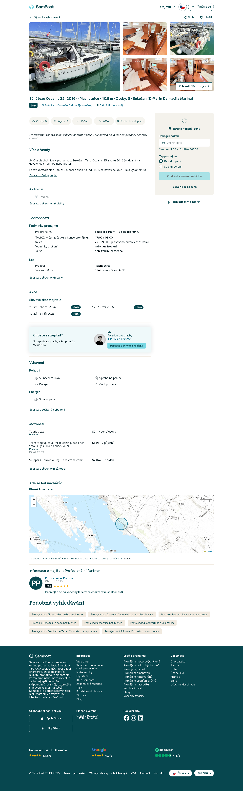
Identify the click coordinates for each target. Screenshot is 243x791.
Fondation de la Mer (89, 691)
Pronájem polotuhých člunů (141, 665)
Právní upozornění (74, 773)
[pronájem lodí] (41, 7)
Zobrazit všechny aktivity (46, 203)
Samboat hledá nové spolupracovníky (89, 667)
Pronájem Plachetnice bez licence (103, 622)
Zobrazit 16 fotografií (194, 86)
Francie (175, 676)
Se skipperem (173, 166)
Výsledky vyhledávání (47, 17)
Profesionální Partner (59, 578)
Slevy (126, 692)
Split (174, 680)
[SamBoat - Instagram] (133, 718)
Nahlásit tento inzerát (186, 201)
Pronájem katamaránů (137, 676)
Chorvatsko (178, 661)
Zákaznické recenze (89, 683)
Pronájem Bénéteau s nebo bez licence (54, 622)
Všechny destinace (183, 684)
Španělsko (177, 672)
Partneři (145, 773)
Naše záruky (84, 672)
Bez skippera (172, 161)
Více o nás (83, 661)
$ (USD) (203, 773)
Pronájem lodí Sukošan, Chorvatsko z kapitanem (132, 631)
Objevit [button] (165, 6)
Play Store (53, 728)
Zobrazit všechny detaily (46, 277)
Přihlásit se (203, 6)
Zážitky (81, 695)
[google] (99, 750)
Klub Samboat (85, 679)
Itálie (174, 669)
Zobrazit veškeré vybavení (47, 409)
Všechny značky (133, 695)
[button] (33, 499)
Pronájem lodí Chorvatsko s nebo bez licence (57, 614)
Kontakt (159, 773)
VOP (133, 773)
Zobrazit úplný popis (43, 175)
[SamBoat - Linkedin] (140, 718)
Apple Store (53, 718)
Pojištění (82, 676)
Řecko (175, 665)
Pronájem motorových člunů (141, 661)
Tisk (79, 687)
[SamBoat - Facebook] (126, 718)
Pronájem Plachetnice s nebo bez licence (184, 614)
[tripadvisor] (164, 750)
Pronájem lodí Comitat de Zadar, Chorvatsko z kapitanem (64, 631)
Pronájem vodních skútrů (139, 680)
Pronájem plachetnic (137, 672)
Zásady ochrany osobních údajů (108, 773)
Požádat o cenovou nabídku (126, 345)
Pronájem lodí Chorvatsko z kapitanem (152, 622)
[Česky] (183, 7)
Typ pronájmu (168, 156)
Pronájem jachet (134, 669)
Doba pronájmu (169, 135)
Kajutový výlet (132, 688)
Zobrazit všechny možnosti (47, 468)
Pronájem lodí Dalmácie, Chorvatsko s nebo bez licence (122, 614)
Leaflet (209, 551)
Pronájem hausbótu (136, 684)
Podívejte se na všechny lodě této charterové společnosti (84, 592)
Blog (79, 699)
